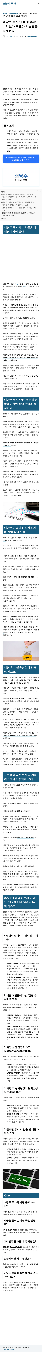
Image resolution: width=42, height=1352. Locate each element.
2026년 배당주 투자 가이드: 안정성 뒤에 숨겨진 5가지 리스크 (18, 214)
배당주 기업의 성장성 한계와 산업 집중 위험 (18, 202)
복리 (24, 286)
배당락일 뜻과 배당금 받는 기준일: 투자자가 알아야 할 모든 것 (21, 158)
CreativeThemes (8, 1349)
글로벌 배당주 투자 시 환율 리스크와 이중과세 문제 (19, 209)
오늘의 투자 (9, 3)
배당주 (17, 284)
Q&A (4, 218)
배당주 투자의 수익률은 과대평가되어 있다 (17, 194)
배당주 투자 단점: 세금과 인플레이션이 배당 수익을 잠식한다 (19, 198)
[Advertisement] (21, 64)
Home (5, 13)
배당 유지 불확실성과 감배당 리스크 (15, 205)
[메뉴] (38, 3)
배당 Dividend (14, 13)
